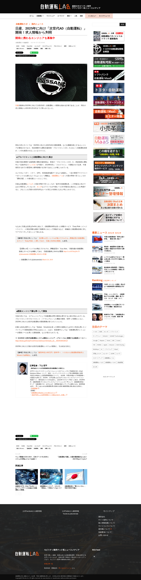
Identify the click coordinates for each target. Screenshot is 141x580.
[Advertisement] (51, 126)
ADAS (17, 46)
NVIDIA (99, 345)
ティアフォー (97, 336)
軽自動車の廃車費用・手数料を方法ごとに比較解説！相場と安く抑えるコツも (114, 269)
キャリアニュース (104, 16)
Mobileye (96, 349)
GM (113, 340)
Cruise (118, 340)
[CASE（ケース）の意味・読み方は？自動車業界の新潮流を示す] (97, 287)
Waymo (102, 340)
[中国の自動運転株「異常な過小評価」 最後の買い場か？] (97, 239)
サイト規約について (105, 520)
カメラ (118, 353)
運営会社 (101, 517)
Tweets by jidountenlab (70, 514)
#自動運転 (32, 254)
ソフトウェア (108, 349)
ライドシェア (51, 16)
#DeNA (39, 254)
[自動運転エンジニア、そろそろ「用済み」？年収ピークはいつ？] (51, 476)
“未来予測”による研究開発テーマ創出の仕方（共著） (48, 395)
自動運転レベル (57, 176)
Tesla (108, 340)
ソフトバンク (114, 332)
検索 (81, 16)
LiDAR (112, 353)
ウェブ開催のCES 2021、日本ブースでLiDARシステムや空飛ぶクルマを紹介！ (32, 458)
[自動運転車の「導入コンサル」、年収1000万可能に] (76, 476)
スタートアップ (97, 358)
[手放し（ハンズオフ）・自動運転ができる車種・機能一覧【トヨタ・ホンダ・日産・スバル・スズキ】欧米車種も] (97, 296)
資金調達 (120, 362)
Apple (105, 345)
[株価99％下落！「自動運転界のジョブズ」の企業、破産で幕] (97, 317)
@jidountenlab (24, 254)
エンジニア (37, 46)
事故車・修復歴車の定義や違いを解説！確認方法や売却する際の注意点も (114, 249)
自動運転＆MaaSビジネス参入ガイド (43, 393)
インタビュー (92, 16)
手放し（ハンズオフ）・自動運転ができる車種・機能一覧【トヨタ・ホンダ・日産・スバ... (114, 296)
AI (101, 349)
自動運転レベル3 (98, 362)
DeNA (23, 46)
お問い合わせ (103, 535)
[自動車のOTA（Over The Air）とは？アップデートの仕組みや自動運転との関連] (26, 476)
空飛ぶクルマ (97, 353)
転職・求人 (48, 48)
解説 (42, 48)
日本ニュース (72, 46)
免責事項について (105, 532)
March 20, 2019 (47, 259)
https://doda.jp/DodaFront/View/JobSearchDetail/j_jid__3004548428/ (40, 341)
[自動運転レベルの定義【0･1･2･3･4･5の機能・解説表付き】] (97, 307)
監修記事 (29, 48)
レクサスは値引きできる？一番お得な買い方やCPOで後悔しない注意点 (114, 259)
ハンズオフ (33, 165)
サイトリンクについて (106, 526)
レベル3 (30, 184)
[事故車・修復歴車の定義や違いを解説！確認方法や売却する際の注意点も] (97, 249)
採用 (65, 46)
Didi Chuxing (120, 345)
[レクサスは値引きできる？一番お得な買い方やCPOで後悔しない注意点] (97, 259)
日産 (17, 105)
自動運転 (39, 16)
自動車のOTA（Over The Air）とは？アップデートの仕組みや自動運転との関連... (26, 488)
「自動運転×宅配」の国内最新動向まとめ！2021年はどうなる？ (72, 458)
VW (94, 345)
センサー (106, 353)
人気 (75, 16)
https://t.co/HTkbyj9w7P (71, 251)
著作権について (104, 529)
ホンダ (39, 187)
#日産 (44, 254)
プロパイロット (58, 46)
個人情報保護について (106, 523)
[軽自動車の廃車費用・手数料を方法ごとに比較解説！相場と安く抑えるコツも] (97, 270)
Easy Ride (29, 46)
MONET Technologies (116, 336)
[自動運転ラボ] (70, 6)
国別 (68, 16)
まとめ (95, 367)
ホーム (32, 16)
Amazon (111, 345)
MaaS (116, 349)
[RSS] (94, 557)
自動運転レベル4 (110, 362)
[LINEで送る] (34, 52)
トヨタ (95, 332)
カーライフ (60, 16)
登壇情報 (34, 388)
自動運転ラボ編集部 (22, 42)
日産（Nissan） (20, 48)
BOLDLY (105, 336)
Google (95, 340)
